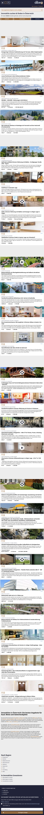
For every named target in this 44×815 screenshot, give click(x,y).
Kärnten (4, 759)
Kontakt (5, 794)
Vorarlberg (5, 769)
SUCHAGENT (7, 18)
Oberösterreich (6, 762)
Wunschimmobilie (35, 736)
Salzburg (4, 764)
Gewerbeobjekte (10, 719)
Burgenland (5, 757)
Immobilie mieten (15, 731)
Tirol (4, 768)
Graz (10, 721)
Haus (40, 717)
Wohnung (35, 717)
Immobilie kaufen (15, 724)
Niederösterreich (6, 760)
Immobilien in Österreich (19, 717)
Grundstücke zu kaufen (8, 781)
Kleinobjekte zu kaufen (8, 777)
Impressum (6, 792)
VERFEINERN (37, 18)
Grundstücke (20, 719)
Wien (4, 771)
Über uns (5, 790)
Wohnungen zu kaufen (8, 779)
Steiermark (5, 766)
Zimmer (4, 719)
